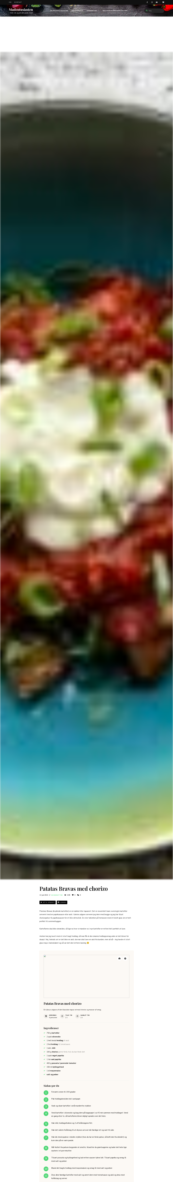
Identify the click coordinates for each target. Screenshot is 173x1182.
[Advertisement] (86, 34)
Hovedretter (57, 895)
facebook (147, 2)
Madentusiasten (21, 10)
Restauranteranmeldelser (115, 11)
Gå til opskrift (48, 902)
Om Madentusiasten (59, 11)
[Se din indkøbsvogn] (163, 2)
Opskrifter (92, 11)
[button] (125, 958)
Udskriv (63, 902)
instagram (152, 2)
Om (10, 2)
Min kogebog (77, 11)
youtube (156, 2)
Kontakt (18, 2)
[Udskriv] (119, 958)
